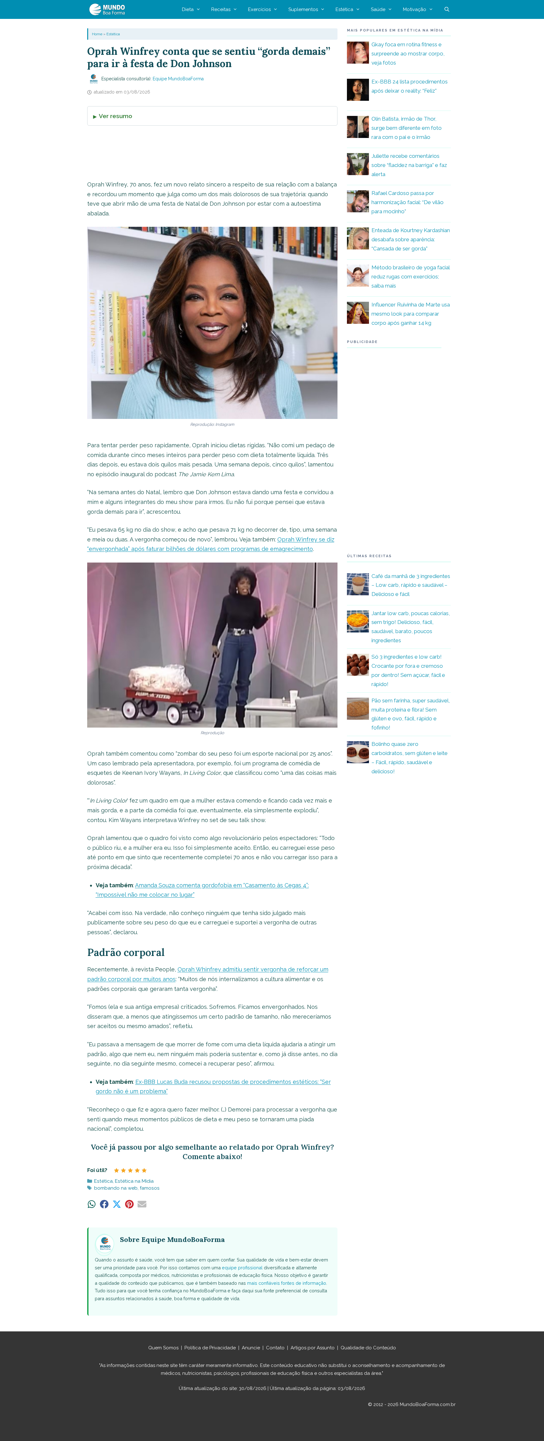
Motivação (414, 9)
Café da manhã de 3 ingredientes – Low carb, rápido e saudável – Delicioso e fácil (410, 585)
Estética (344, 9)
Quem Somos (163, 1348)
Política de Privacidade (210, 1348)
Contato (275, 1348)
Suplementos (303, 9)
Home (97, 34)
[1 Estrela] (116, 1170)
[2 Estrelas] (123, 1170)
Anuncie (251, 1348)
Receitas (220, 9)
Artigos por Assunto (313, 1348)
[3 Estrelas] (130, 1170)
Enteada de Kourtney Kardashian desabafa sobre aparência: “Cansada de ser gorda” (410, 239)
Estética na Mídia (134, 1181)
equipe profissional (242, 1267)
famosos (150, 1188)
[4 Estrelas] (137, 1170)
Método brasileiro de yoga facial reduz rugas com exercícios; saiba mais (410, 276)
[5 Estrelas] (144, 1170)
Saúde (378, 9)
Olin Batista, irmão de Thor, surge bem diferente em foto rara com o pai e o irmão (406, 128)
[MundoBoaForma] (108, 9)
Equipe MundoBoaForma (178, 78)
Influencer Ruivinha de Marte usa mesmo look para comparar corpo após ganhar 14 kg (410, 313)
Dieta (188, 9)
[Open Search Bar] (447, 9)
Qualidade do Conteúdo (368, 1348)
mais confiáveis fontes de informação (286, 1283)
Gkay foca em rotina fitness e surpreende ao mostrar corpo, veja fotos (408, 53)
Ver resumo (115, 115)
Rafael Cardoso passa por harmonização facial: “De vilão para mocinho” (407, 202)
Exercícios (259, 9)
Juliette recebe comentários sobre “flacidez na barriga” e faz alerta (409, 165)
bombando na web (116, 1188)
